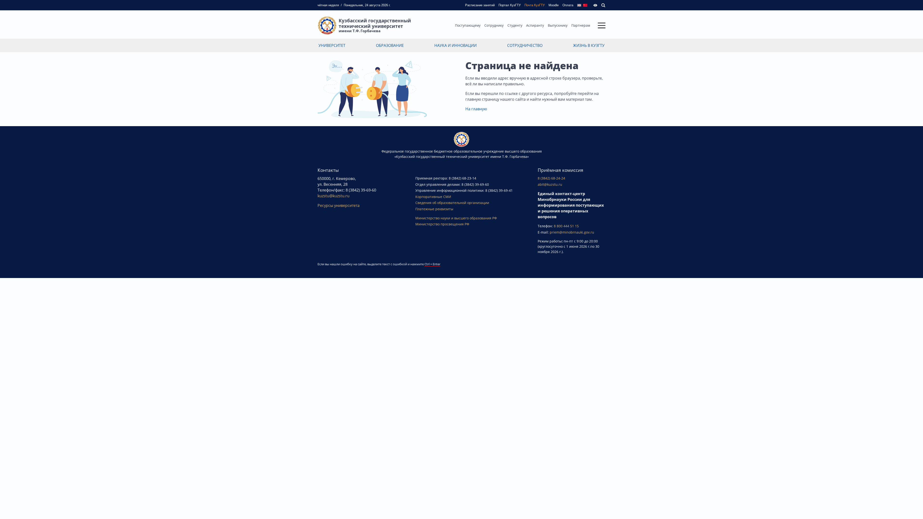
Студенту (514, 25)
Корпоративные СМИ (433, 196)
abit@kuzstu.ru (550, 184)
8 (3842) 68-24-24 (551, 178)
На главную (476, 108)
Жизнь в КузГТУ (589, 45)
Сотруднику (494, 25)
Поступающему (467, 25)
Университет (331, 45)
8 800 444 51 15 (566, 226)
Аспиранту (535, 25)
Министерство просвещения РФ (442, 224)
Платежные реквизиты (434, 209)
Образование (390, 45)
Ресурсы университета (339, 205)
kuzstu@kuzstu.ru (333, 195)
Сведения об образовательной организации (452, 202)
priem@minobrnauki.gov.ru (572, 232)
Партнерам (580, 25)
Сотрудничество (525, 45)
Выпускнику (558, 25)
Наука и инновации (455, 45)
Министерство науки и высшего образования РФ (456, 218)
